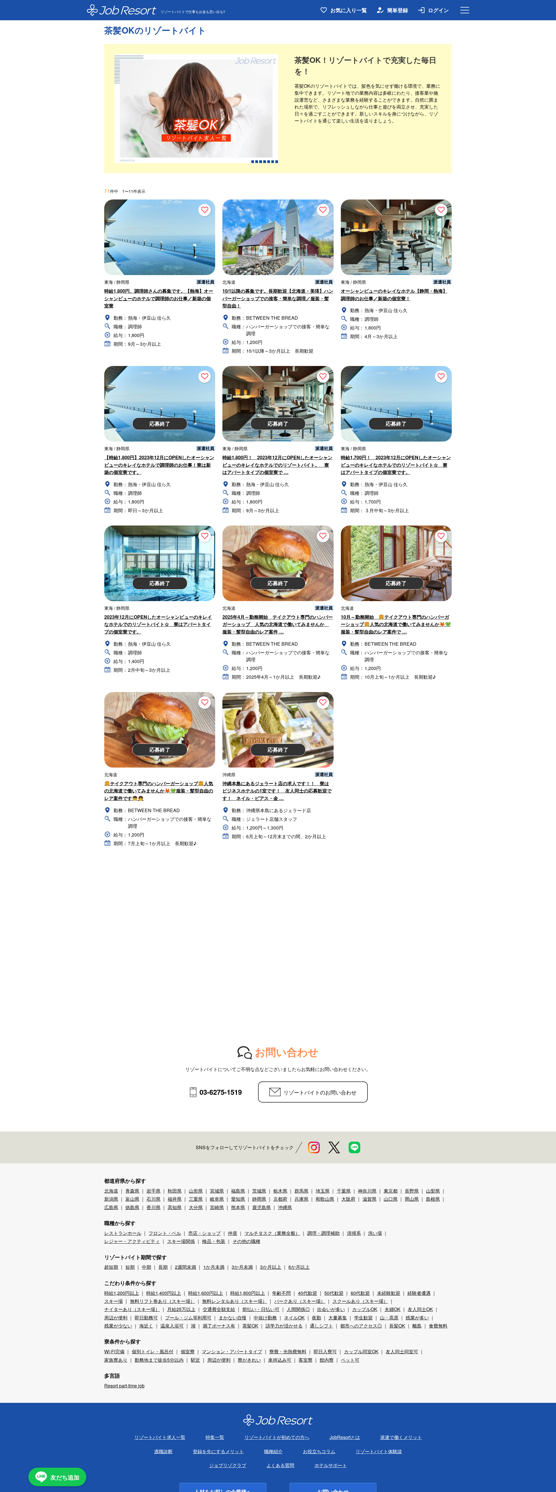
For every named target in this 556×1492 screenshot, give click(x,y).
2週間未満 (185, 1267)
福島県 (238, 1190)
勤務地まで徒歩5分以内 (159, 1359)
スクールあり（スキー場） (360, 1301)
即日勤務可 (146, 1317)
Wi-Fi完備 (114, 1351)
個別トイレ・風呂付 (152, 1351)
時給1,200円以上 (121, 1293)
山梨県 (433, 1190)
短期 (130, 1267)
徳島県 (132, 1207)
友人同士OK (420, 1309)
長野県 (412, 1190)
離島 (417, 1325)
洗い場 (375, 1233)
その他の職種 (246, 1241)
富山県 (132, 1199)
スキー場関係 (181, 1241)
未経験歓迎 (388, 1293)
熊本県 (238, 1207)
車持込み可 (279, 1359)
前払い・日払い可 (260, 1309)
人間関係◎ (298, 1309)
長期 (163, 1267)
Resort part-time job (124, 1385)
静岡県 (259, 1199)
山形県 (196, 1190)
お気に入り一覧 (348, 10)
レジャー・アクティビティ (132, 1241)
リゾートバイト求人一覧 (159, 1437)
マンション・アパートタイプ (232, 1351)
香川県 (153, 1207)
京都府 (280, 1199)
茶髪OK (250, 1325)
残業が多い (417, 1317)
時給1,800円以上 (247, 1293)
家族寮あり (115, 1359)
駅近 (195, 1359)
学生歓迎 (363, 1317)
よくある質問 (280, 1465)
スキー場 (113, 1301)
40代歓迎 (307, 1293)
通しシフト (321, 1325)
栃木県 (280, 1190)
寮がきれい (249, 1359)
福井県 (175, 1199)
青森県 (132, 1190)
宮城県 (217, 1190)
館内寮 (327, 1359)
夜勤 (316, 1317)
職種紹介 (273, 1451)
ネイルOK (294, 1317)
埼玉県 (323, 1190)
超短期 (111, 1267)
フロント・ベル (165, 1233)
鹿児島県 (261, 1207)
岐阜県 (217, 1199)
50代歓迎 (333, 1293)
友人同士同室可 (402, 1351)
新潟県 (111, 1199)
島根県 (433, 1199)
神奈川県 (367, 1190)
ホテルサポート (330, 1465)
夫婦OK (392, 1309)
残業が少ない (118, 1325)
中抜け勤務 (265, 1317)
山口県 (391, 1199)
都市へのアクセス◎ (361, 1325)
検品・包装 (213, 1241)
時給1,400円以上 (163, 1293)
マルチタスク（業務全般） (272, 1233)
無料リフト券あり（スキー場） (162, 1301)
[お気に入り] (204, 210)
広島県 (111, 1207)
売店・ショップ (204, 1233)
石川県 (153, 1199)
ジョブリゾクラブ (227, 1465)
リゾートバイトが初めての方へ (276, 1437)
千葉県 (344, 1190)
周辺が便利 (115, 1317)
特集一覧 (215, 1437)
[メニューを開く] (464, 10)
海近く (146, 1325)
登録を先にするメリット (218, 1451)
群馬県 (301, 1190)
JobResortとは (345, 1437)
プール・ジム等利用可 (188, 1317)
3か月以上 (270, 1267)
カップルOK (364, 1309)
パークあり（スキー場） (299, 1301)
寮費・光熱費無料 (287, 1351)
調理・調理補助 (323, 1233)
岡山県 (412, 1199)
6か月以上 (299, 1267)
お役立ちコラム (319, 1451)
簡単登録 (397, 10)
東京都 (391, 1190)
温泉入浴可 (172, 1325)
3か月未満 (242, 1267)
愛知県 (238, 1199)
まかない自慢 (232, 1317)
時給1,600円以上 (205, 1293)
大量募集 (337, 1317)
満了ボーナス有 (219, 1325)
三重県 (196, 1199)
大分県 (196, 1207)
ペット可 (350, 1359)
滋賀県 (369, 1199)
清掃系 (354, 1233)
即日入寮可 (325, 1351)
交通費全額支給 (219, 1309)
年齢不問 (281, 1293)
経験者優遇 (419, 1293)
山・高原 (389, 1317)
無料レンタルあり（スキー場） (234, 1301)
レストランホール (122, 1233)
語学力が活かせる (284, 1325)
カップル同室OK (361, 1351)
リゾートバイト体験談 (379, 1451)
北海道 (111, 1190)
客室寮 (305, 1359)
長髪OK (397, 1325)
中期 (146, 1267)
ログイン (438, 10)
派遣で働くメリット (401, 1437)
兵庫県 (301, 1199)
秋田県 (175, 1190)
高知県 (175, 1207)
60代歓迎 (360, 1293)
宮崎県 (217, 1207)
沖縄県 (285, 1207)
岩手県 (153, 1190)
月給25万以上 (181, 1309)
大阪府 (348, 1199)
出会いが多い (331, 1309)
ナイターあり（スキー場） (132, 1309)
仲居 (232, 1233)
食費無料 (438, 1325)
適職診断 (163, 1451)
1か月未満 (213, 1267)
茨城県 (259, 1190)
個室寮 (188, 1351)
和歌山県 (325, 1199)
